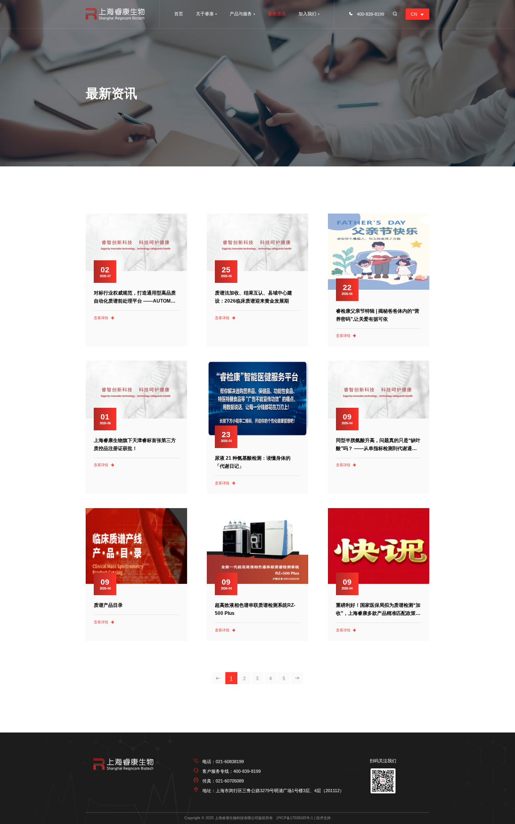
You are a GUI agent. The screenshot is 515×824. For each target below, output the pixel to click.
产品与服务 (241, 13)
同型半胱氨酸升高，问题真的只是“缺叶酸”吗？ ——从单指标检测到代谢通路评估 (378, 448)
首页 (178, 13)
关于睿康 (205, 13)
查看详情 (101, 318)
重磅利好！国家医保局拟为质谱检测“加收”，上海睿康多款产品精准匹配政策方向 (378, 613)
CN (414, 14)
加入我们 (307, 13)
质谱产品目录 (108, 605)
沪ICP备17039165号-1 (294, 818)
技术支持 (323, 818)
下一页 (297, 678)
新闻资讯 (277, 13)
